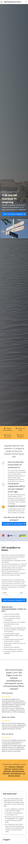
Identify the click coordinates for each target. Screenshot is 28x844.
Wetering (7, 769)
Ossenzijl (15, 769)
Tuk (23, 773)
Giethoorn (12, 767)
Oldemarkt (7, 771)
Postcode (5, 592)
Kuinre (21, 769)
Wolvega (11, 776)
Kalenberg (20, 767)
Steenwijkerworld (18, 771)
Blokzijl (17, 776)
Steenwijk (6, 773)
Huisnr (21, 592)
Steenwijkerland (16, 773)
